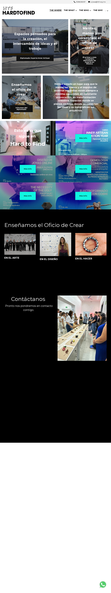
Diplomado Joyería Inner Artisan (35, 58)
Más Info (28, 169)
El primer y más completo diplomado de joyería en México (89, 60)
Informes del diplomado (21, 108)
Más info (83, 138)
